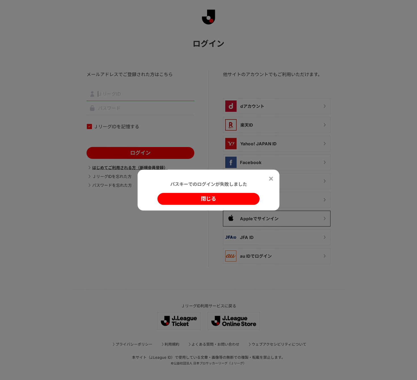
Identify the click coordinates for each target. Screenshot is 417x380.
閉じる (208, 199)
